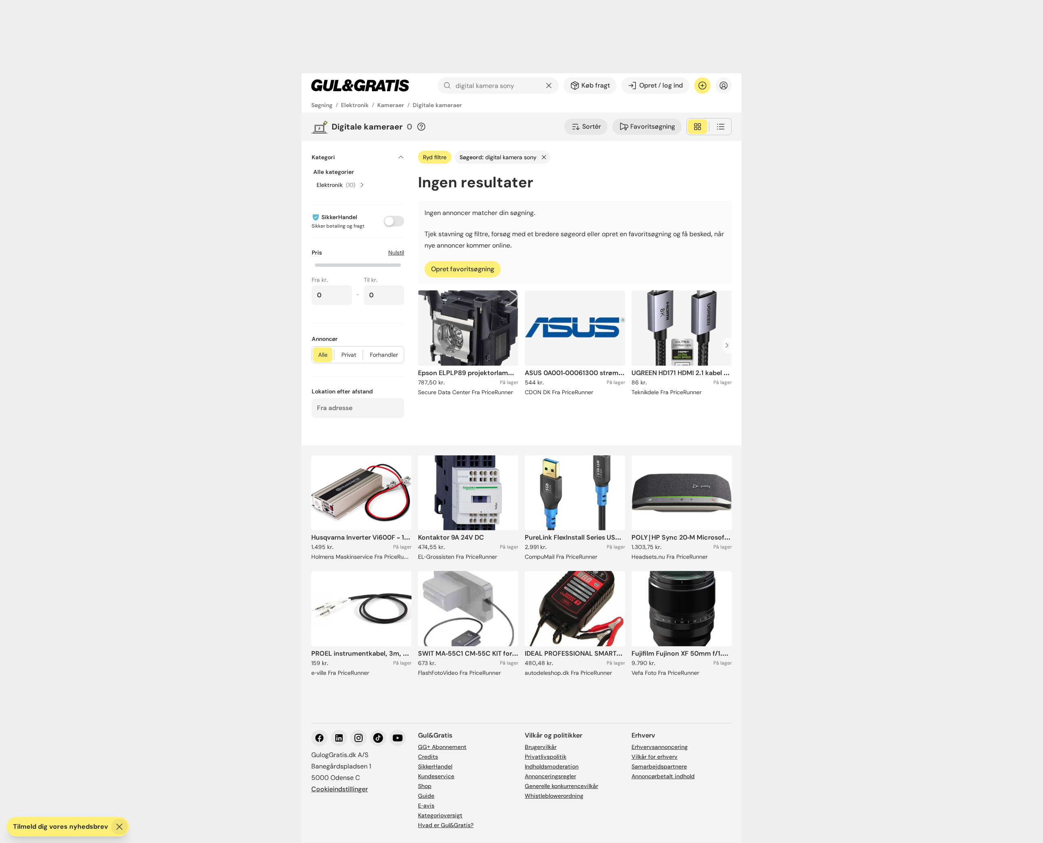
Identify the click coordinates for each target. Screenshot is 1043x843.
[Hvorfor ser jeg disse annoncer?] (421, 127)
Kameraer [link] (390, 105)
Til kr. (371, 279)
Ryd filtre (435, 157)
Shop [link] (424, 786)
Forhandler (384, 354)
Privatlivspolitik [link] (545, 756)
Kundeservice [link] (436, 776)
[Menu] (723, 85)
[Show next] (729, 345)
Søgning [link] (321, 105)
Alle (323, 354)
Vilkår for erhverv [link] (655, 756)
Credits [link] (428, 756)
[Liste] (721, 126)
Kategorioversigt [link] (440, 815)
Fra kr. (320, 279)
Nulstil (396, 252)
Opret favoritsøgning (462, 269)
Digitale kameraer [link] (437, 105)
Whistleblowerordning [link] (554, 795)
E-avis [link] (426, 805)
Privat (348, 354)
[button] (358, 264)
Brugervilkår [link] (541, 747)
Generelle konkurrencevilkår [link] (561, 786)
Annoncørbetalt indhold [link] (663, 776)
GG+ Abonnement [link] (442, 747)
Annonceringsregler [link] (550, 776)
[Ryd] (549, 85)
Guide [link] (426, 795)
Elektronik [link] (355, 105)
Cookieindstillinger (339, 789)
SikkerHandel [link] (435, 766)
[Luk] (119, 827)
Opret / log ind (661, 85)
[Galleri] (697, 126)
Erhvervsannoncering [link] (660, 747)
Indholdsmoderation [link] (552, 766)
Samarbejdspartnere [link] (659, 766)
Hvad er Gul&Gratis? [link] (445, 825)
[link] (360, 85)
